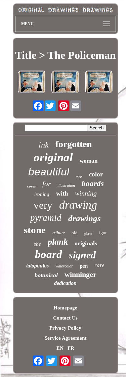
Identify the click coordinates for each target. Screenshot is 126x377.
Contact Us (65, 318)
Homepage (65, 307)
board (48, 254)
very (43, 205)
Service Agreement (65, 338)
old (75, 232)
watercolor (64, 266)
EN (60, 348)
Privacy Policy (65, 328)
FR (71, 348)
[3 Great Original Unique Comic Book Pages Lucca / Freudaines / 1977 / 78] (32, 83)
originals (86, 243)
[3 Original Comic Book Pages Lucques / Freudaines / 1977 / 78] (65, 83)
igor (103, 232)
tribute (58, 232)
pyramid (45, 218)
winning (86, 193)
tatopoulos (37, 265)
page (79, 176)
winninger (80, 274)
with (62, 193)
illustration (66, 185)
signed (82, 254)
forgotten (73, 144)
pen (84, 266)
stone (35, 229)
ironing (41, 194)
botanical (46, 275)
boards (93, 183)
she (37, 244)
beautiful (48, 172)
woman (88, 161)
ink (44, 144)
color (96, 174)
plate (88, 234)
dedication (65, 283)
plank (58, 242)
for (46, 184)
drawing (78, 205)
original (53, 157)
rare (99, 265)
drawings (84, 218)
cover (31, 186)
